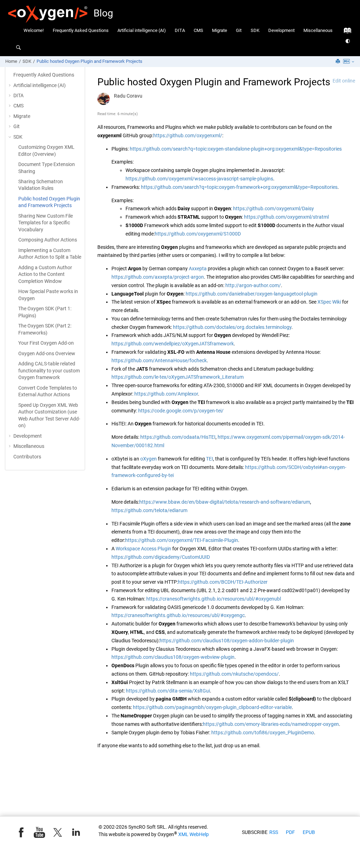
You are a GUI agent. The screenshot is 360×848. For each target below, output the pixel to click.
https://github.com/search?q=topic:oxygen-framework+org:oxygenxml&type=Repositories (239, 187)
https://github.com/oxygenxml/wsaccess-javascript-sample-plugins (199, 178)
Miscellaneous (318, 30)
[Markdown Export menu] (349, 61)
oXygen (148, 459)
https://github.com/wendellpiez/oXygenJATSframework (172, 343)
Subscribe (255, 832)
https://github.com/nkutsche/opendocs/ (234, 674)
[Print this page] (338, 62)
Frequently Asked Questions (81, 30)
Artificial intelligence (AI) (141, 30)
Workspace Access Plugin (143, 548)
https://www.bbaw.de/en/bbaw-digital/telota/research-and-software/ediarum (224, 502)
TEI (209, 459)
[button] (10, 85)
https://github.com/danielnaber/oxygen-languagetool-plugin (251, 294)
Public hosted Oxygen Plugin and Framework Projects (89, 61)
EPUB (309, 832)
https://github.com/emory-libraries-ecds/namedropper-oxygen (271, 724)
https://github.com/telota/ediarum (149, 510)
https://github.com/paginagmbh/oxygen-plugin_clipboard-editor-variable (212, 707)
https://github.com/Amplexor (166, 394)
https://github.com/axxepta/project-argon (157, 277)
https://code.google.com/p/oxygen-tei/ (181, 410)
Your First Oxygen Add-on (46, 343)
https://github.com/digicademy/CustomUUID (160, 557)
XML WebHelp (193, 834)
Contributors (27, 456)
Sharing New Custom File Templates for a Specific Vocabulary (45, 222)
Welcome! (34, 30)
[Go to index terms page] (345, 32)
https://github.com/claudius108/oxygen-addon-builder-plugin (227, 640)
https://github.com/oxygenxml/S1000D (198, 234)
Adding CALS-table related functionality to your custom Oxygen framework (49, 370)
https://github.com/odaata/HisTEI (178, 437)
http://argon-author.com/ (253, 285)
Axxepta (198, 268)
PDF (290, 832)
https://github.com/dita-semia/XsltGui (168, 691)
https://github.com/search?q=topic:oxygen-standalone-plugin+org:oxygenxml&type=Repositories (236, 149)
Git (239, 30)
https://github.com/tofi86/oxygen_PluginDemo (262, 732)
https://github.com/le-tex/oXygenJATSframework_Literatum (177, 377)
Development (281, 30)
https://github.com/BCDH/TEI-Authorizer (223, 582)
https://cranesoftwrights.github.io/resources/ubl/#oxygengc (178, 615)
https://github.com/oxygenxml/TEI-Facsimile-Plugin (181, 540)
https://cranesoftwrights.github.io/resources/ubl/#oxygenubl (213, 599)
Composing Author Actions (47, 240)
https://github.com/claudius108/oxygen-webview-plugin (172, 657)
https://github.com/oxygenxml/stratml (286, 217)
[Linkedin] (76, 832)
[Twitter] (58, 832)
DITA (180, 30)
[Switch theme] (348, 41)
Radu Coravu (128, 96)
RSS (273, 832)
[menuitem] (33, 30)
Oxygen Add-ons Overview (46, 353)
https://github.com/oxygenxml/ (187, 135)
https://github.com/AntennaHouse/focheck (159, 360)
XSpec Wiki (329, 302)
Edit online (344, 81)
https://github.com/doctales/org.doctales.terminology (232, 327)
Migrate (219, 30)
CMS (198, 30)
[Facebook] (21, 832)
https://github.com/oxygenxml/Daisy (273, 208)
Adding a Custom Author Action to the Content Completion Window (45, 274)
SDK (255, 30)
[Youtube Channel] (39, 832)
